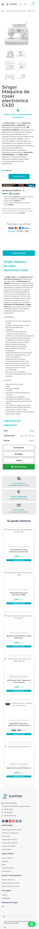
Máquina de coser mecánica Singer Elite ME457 (19, 637)
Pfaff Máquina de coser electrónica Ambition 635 (19, 551)
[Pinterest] (10, 821)
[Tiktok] (16, 821)
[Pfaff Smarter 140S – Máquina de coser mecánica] (19, 666)
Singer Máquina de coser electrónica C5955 (19, 594)
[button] (3, 4)
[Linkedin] (20, 821)
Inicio (3, 11)
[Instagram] (6, 821)
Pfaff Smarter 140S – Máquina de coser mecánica (19, 681)
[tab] (19, 253)
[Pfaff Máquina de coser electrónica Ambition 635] (19, 537)
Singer (31, 440)
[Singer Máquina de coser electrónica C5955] (19, 580)
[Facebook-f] (3, 821)
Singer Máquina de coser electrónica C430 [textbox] (16, 266)
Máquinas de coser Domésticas (16, 11)
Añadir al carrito (19, 176)
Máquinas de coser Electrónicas (19, 546)
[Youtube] (13, 821)
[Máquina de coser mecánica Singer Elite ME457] (19, 623)
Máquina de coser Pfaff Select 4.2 (19, 768)
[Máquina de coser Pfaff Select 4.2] (19, 754)
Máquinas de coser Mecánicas (18, 632)
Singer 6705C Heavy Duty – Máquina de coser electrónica (19, 724)
